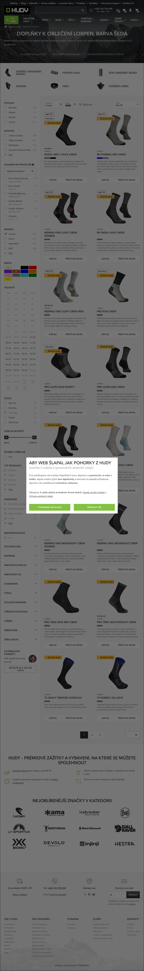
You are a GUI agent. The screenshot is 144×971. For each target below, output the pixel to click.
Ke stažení (71, 924)
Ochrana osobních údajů (41, 496)
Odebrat (60, 104)
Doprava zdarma (21, 770)
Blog (23, 3)
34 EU (24, 348)
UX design (59, 965)
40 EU (8, 359)
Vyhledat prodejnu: (16, 171)
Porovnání (117, 10)
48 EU (8, 370)
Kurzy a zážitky (48, 3)
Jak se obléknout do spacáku (66, 54)
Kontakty (93, 3)
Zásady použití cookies (94, 492)
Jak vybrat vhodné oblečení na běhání (105, 54)
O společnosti (9, 924)
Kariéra (7, 945)
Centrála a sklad (133, 931)
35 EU (32, 348)
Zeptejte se (71, 928)
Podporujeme (9, 942)
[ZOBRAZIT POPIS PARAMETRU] (33, 164)
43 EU (32, 359)
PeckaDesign (84, 965)
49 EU (16, 370)
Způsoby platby (38, 945)
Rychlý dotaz (132, 935)
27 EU (32, 337)
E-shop (129, 928)
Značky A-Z (128, 3)
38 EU (24, 353)
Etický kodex (9, 928)
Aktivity (14, 3)
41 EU (16, 359)
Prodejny (81, 3)
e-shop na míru (70, 965)
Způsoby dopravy (38, 942)
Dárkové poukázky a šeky (103, 938)
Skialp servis (98, 931)
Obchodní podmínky (40, 931)
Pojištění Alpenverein (101, 924)
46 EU (24, 364)
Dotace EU (8, 949)
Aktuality (33, 3)
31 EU (32, 342)
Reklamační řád (38, 938)
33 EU (16, 348)
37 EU (16, 353)
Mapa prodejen (20, 894)
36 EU (8, 353)
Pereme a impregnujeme (103, 935)
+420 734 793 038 (57, 888)
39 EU (32, 353)
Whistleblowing (10, 931)
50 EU (24, 370)
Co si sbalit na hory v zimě (33, 54)
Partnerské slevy (38, 928)
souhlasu (131, 904)
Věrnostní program (110, 3)
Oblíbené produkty (124, 10)
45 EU (16, 364)
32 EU (8, 348)
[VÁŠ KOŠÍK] (136, 10)
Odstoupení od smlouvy (41, 935)
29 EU (16, 342)
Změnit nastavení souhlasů (42, 956)
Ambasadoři (9, 938)
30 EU (24, 342)
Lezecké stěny (66, 3)
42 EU (24, 359)
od (6, 437)
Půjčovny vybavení (100, 928)
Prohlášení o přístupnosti (41, 952)
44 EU (8, 364)
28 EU (8, 342)
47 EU (32, 364)
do (34, 437)
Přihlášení (130, 10)
